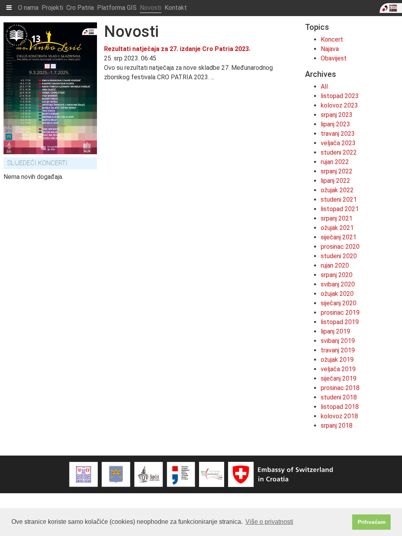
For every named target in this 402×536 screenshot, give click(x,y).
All (324, 86)
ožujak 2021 (337, 228)
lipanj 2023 (335, 124)
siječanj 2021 (338, 237)
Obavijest (334, 58)
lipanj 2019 (335, 331)
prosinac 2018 (340, 388)
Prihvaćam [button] (372, 522)
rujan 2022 (335, 162)
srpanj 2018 (337, 425)
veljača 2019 (338, 369)
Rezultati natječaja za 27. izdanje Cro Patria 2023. (177, 49)
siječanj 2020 (338, 303)
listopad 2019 (340, 322)
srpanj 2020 (337, 275)
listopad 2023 (340, 96)
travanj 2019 (338, 350)
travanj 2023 (338, 133)
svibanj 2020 (338, 284)
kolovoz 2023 (339, 105)
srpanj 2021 (337, 218)
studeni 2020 (339, 256)
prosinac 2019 (340, 312)
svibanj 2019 (338, 341)
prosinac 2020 (340, 246)
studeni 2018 (339, 397)
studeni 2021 (339, 199)
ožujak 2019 (337, 359)
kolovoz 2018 (339, 416)
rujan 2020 (335, 265)
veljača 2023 (338, 143)
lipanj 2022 (335, 180)
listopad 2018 (340, 406)
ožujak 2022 (337, 190)
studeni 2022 (339, 152)
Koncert (332, 39)
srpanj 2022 (337, 171)
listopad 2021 (340, 209)
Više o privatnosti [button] (269, 521)
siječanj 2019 (338, 378)
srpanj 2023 (337, 115)
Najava (330, 49)
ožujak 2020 (337, 293)
